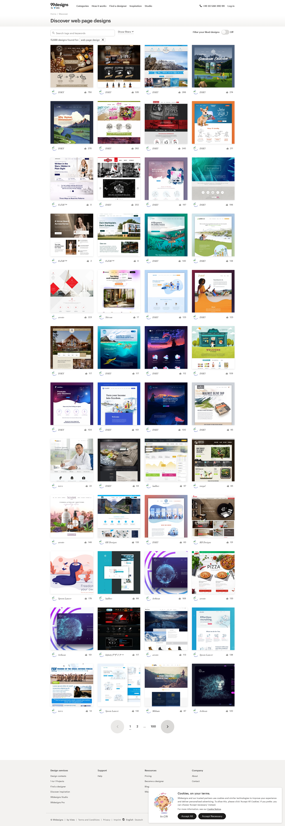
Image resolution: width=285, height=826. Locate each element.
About (195, 776)
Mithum (156, 710)
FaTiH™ (62, 204)
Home (53, 14)
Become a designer (154, 781)
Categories (82, 5)
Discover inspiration (60, 791)
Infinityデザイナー (114, 654)
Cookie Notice (214, 809)
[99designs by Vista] (59, 6)
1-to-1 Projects (57, 781)
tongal (202, 485)
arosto (61, 317)
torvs (60, 485)
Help (100, 776)
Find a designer (118, 5)
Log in (231, 5)
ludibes (155, 485)
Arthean (156, 598)
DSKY (61, 92)
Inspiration (136, 5)
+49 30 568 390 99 (214, 5)
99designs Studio (59, 797)
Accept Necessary (212, 816)
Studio (148, 5)
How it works (99, 5)
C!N (165, 816)
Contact (196, 781)
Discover (63, 14)
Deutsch (139, 819)
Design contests (58, 776)
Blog (147, 786)
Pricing (148, 776)
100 (153, 726)
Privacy (106, 819)
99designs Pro (57, 802)
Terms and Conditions (89, 819)
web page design (90, 39)
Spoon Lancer (64, 598)
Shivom (108, 317)
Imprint (117, 819)
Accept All (187, 816)
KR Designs (111, 542)
